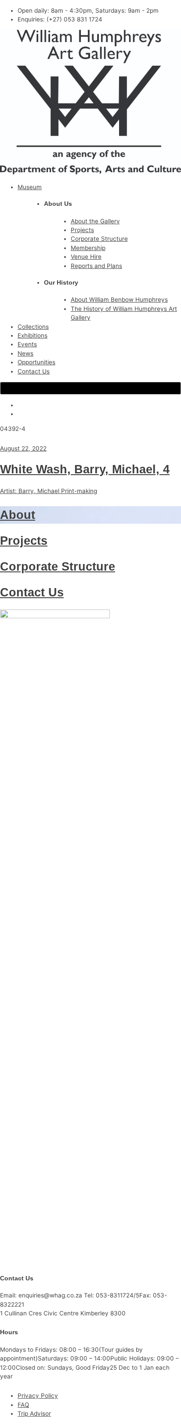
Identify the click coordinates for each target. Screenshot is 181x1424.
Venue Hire (86, 256)
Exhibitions (32, 335)
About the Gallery (95, 221)
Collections (33, 326)
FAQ (23, 1404)
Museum (30, 186)
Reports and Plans (96, 265)
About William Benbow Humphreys (119, 299)
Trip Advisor (34, 1413)
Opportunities (36, 362)
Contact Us (34, 371)
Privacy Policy (38, 1395)
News (25, 353)
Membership (88, 247)
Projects (82, 229)
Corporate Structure (99, 238)
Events (27, 344)
